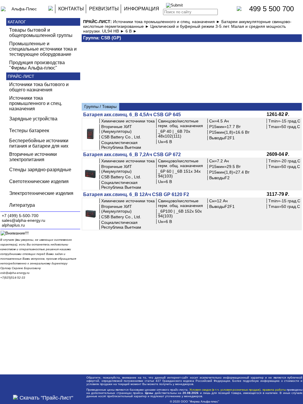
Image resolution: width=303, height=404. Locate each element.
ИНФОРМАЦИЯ (141, 8)
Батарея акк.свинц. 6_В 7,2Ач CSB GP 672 (132, 154)
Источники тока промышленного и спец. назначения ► (167, 21)
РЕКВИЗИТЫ (104, 8)
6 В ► (131, 31)
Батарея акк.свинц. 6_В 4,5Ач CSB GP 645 (132, 114)
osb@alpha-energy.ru (15, 272)
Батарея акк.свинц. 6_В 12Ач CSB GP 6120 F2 (136, 194)
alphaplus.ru (13, 225)
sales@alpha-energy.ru (23, 220)
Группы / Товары (100, 106)
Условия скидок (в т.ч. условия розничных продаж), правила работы (237, 389)
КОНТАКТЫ (71, 8)
